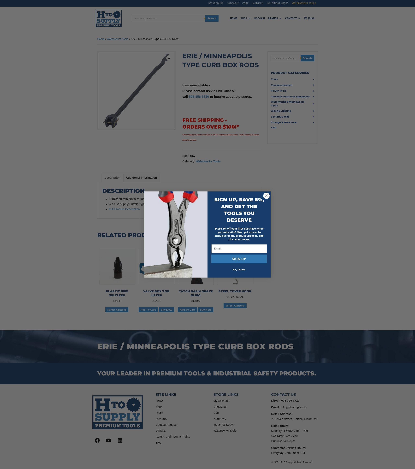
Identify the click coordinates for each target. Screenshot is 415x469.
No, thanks (239, 269)
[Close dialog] (266, 196)
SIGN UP (239, 259)
